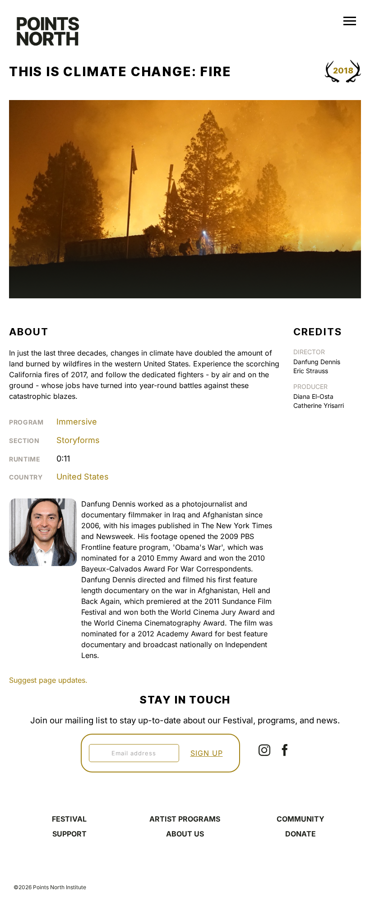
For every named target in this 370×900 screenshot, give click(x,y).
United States (82, 476)
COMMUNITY (300, 818)
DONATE (300, 833)
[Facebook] (285, 750)
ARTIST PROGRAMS (184, 818)
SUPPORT (69, 833)
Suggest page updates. (48, 680)
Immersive (76, 421)
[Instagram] (264, 750)
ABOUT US (185, 833)
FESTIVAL (69, 818)
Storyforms (78, 440)
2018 (343, 70)
